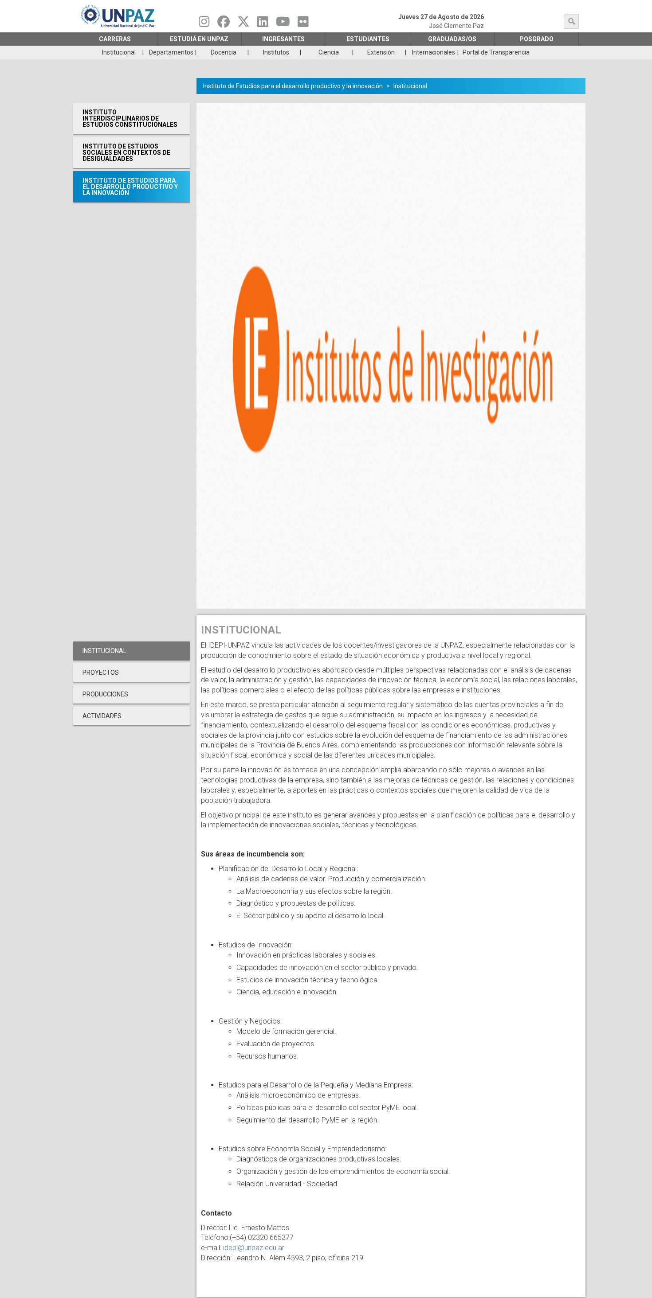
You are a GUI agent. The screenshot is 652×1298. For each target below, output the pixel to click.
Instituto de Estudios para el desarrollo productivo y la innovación (293, 86)
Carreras (115, 39)
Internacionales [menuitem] (433, 52)
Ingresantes (283, 39)
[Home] (118, 16)
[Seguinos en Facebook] (223, 23)
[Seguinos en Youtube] (283, 23)
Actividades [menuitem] (102, 715)
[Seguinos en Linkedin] (262, 23)
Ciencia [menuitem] (328, 52)
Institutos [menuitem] (276, 52)
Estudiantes (367, 39)
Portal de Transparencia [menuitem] (496, 52)
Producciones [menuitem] (105, 694)
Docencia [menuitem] (223, 52)
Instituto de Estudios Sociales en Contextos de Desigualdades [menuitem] (126, 152)
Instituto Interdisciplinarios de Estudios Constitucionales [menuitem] (129, 118)
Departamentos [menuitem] (171, 52)
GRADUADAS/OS (452, 39)
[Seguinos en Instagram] (204, 23)
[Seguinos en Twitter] (243, 23)
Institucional (410, 86)
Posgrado (536, 39)
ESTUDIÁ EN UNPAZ (199, 39)
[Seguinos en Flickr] (303, 23)
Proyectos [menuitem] (100, 672)
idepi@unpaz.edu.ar (253, 1247)
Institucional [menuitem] (119, 52)
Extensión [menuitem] (381, 52)
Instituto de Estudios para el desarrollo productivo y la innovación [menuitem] (130, 186)
